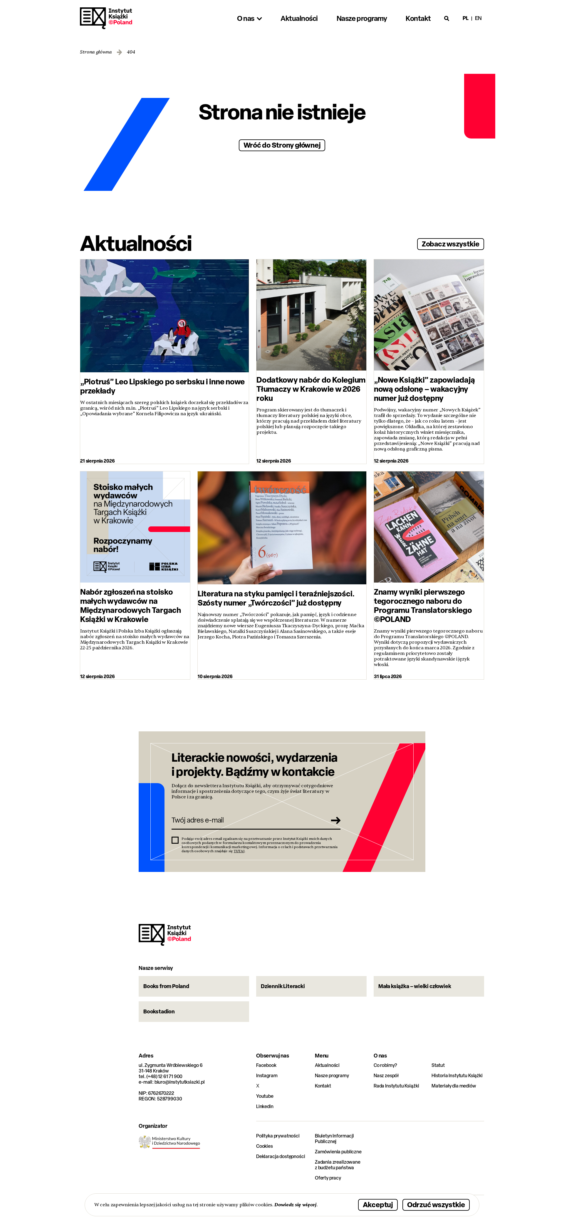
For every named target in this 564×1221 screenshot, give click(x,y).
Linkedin (264, 1106)
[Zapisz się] (334, 820)
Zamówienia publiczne (338, 1152)
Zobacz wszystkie (450, 243)
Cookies (264, 1146)
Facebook (266, 1065)
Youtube (264, 1096)
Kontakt (323, 1086)
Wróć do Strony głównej (282, 145)
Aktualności (327, 1065)
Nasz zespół (386, 1075)
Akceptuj (378, 1204)
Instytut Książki (106, 18)
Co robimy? (385, 1065)
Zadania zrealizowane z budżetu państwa (337, 1164)
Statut (438, 1065)
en (478, 18)
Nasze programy (332, 1075)
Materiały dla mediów (454, 1086)
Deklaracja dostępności (280, 1156)
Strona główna (96, 52)
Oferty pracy (328, 1178)
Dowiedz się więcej (295, 1205)
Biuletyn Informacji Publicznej (334, 1138)
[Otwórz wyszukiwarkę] (446, 18)
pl (466, 18)
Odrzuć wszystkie (436, 1204)
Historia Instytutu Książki (457, 1075)
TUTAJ (239, 851)
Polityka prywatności (278, 1136)
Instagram (267, 1075)
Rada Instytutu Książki (396, 1086)
